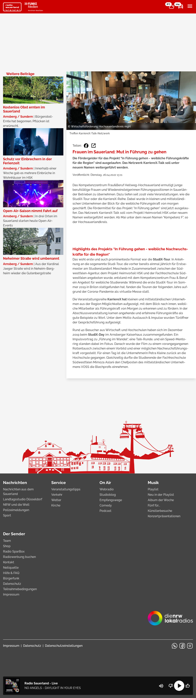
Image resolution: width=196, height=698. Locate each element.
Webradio (107, 489)
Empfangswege (111, 500)
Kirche (55, 505)
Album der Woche (161, 500)
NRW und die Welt (16, 504)
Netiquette (11, 567)
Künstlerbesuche (160, 511)
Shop (7, 546)
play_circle (179, 686)
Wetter (56, 500)
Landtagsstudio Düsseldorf (22, 499)
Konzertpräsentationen (164, 516)
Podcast (105, 511)
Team (7, 541)
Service (58, 482)
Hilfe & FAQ (11, 573)
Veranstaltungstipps (65, 489)
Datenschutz (12, 584)
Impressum (11, 594)
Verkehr (56, 494)
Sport (7, 515)
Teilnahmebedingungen (20, 589)
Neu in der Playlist (161, 494)
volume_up (161, 686)
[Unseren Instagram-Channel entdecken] (190, 646)
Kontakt (8, 562)
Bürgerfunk (11, 578)
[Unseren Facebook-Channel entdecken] (182, 646)
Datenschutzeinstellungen (63, 646)
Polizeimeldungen (16, 510)
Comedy (106, 505)
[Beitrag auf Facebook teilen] (86, 145)
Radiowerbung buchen (19, 557)
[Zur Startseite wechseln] (12, 7)
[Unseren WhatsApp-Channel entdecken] (175, 646)
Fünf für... (154, 505)
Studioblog (108, 494)
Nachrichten (15, 482)
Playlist (153, 489)
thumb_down (170, 685)
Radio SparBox (13, 551)
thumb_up (187, 685)
